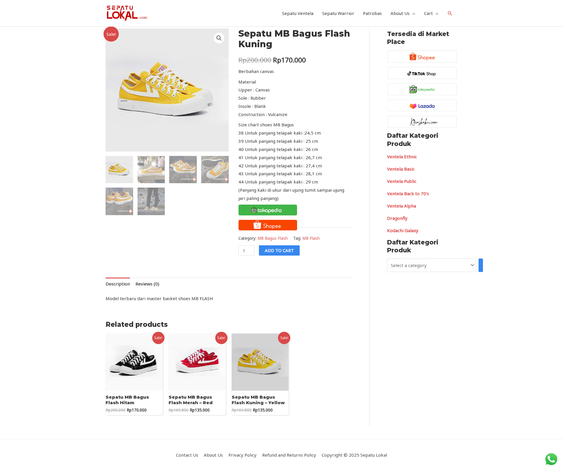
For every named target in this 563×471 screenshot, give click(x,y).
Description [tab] (118, 284)
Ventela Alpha (401, 206)
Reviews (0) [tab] (147, 284)
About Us (400, 13)
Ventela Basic (401, 169)
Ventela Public (401, 181)
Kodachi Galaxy (402, 230)
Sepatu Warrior (338, 13)
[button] (219, 38)
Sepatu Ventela (297, 13)
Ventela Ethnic (402, 156)
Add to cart (279, 250)
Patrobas (372, 13)
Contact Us (187, 455)
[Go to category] (481, 265)
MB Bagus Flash (272, 238)
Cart (428, 13)
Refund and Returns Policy (289, 455)
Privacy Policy (242, 455)
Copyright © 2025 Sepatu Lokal (354, 455)
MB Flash (311, 238)
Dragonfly (397, 218)
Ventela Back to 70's (408, 193)
